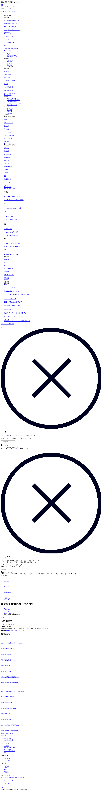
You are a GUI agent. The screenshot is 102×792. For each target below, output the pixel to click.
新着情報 (6, 279)
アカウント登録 (10, 6)
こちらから (16, 448)
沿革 (5, 769)
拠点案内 (6, 771)
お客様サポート (8, 610)
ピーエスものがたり (9, 751)
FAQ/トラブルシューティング (15, 103)
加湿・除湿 (7, 611)
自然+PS (6, 752)
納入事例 (6, 746)
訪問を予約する (25, 321)
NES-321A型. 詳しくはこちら (15, 630)
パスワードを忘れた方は (9, 447)
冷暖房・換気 (7, 738)
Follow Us (3, 787)
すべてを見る (7, 50)
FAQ (8, 53)
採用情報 (6, 278)
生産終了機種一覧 (12, 101)
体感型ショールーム (9, 188)
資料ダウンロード (12, 56)
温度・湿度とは (8, 749)
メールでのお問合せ (15, 321)
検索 (2, 5)
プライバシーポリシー (10, 780)
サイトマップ (7, 783)
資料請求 (6, 321)
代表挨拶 (6, 766)
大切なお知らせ (11, 98)
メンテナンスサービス (13, 100)
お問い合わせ (5, 324)
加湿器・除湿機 (8, 740)
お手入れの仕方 (11, 55)
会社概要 (6, 767)
